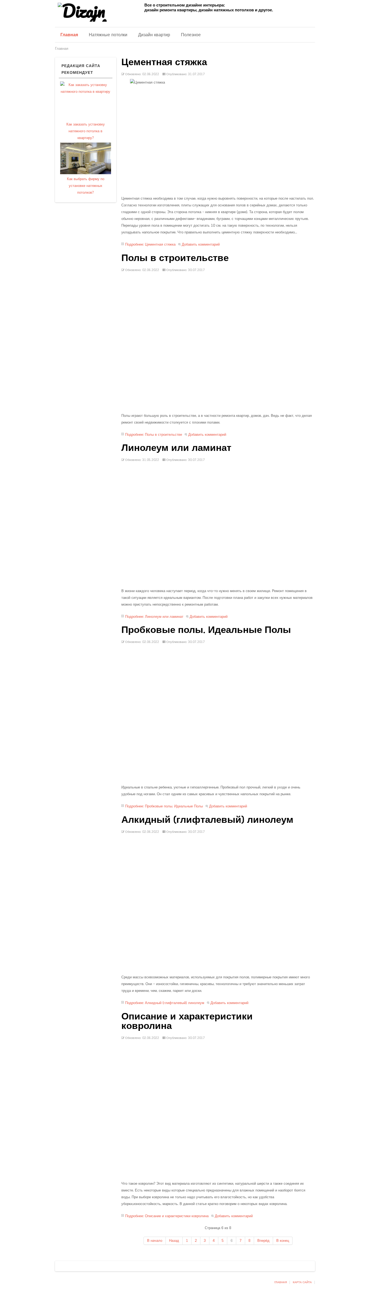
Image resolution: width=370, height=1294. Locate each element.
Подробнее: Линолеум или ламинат (154, 616)
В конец (282, 1240)
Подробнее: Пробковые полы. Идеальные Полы (164, 806)
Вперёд (263, 1240)
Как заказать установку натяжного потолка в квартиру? (85, 131)
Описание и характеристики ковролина (187, 1021)
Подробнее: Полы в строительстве (153, 434)
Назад (174, 1240)
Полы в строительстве (175, 258)
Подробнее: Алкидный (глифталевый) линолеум (164, 1003)
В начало (154, 1240)
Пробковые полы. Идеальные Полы (206, 629)
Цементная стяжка (164, 62)
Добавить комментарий (201, 244)
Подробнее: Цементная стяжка (150, 244)
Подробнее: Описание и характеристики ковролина (167, 1216)
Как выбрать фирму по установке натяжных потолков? (85, 186)
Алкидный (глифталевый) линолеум (207, 819)
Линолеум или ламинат (176, 447)
